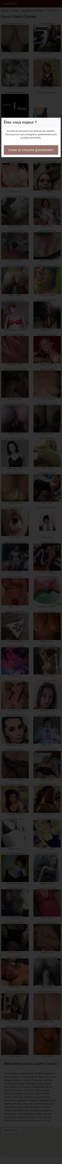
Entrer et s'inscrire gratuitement (31, 150)
